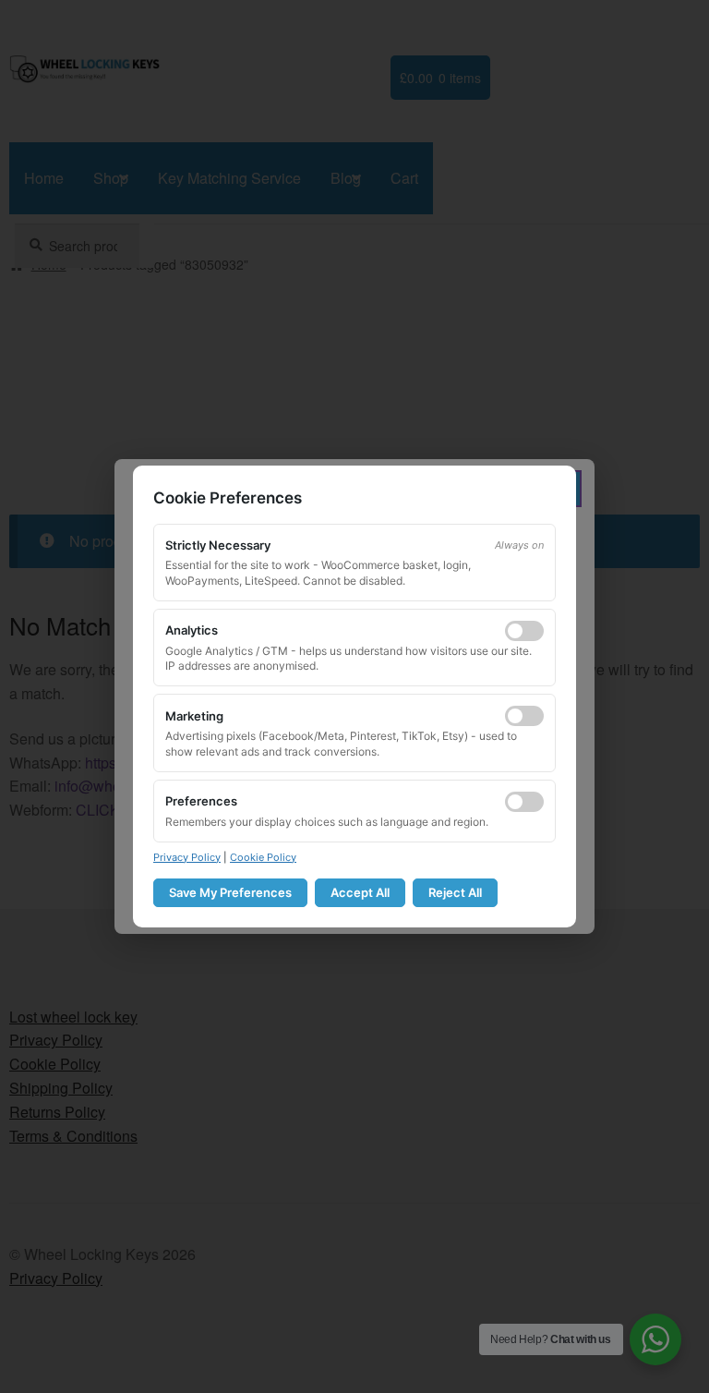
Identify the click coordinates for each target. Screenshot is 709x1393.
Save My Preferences (230, 892)
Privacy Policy (187, 857)
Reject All (455, 892)
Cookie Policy (263, 857)
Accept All (360, 892)
